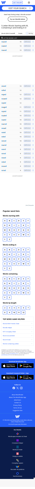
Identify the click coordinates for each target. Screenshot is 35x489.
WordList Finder (17, 449)
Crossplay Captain (17, 463)
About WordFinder (17, 395)
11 (19, 312)
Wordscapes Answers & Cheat (17, 436)
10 (14, 312)
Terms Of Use (17, 408)
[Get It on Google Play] (26, 366)
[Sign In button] (29, 2)
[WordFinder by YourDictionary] (3, 2)
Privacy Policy (17, 405)
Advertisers (17, 400)
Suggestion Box (17, 410)
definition (27, 42)
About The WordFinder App (17, 397)
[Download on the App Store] (9, 366)
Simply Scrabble (18, 456)
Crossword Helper (17, 443)
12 (23, 312)
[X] (17, 388)
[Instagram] (21, 388)
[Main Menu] (33, 2)
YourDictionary (17, 476)
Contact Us (17, 402)
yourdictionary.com (14, 353)
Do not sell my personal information (17, 424)
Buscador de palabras (17, 469)
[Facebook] (13, 388)
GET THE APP (17, 2)
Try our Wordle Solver (17, 19)
